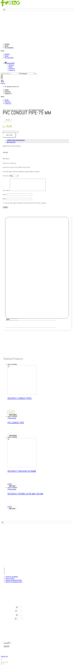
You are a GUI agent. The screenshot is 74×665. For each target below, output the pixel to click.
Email (4, 199)
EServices (11, 68)
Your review (6, 190)
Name (5, 194)
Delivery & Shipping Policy (14, 573)
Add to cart (9, 135)
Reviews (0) (11, 142)
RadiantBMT (11, 63)
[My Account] (2, 76)
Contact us (11, 70)
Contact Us (8, 93)
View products (13, 414)
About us (11, 65)
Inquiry (11, 412)
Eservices (7, 91)
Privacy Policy (10, 570)
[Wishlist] (2, 78)
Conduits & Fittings (23, 110)
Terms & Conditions (12, 568)
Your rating (6, 176)
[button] (37, 51)
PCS (7, 152)
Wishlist (7, 44)
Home (6, 46)
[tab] (38, 140)
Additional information (16, 140)
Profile (10, 66)
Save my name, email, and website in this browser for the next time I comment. (25, 203)
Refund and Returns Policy (14, 571)
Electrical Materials (12, 110)
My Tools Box (9, 47)
